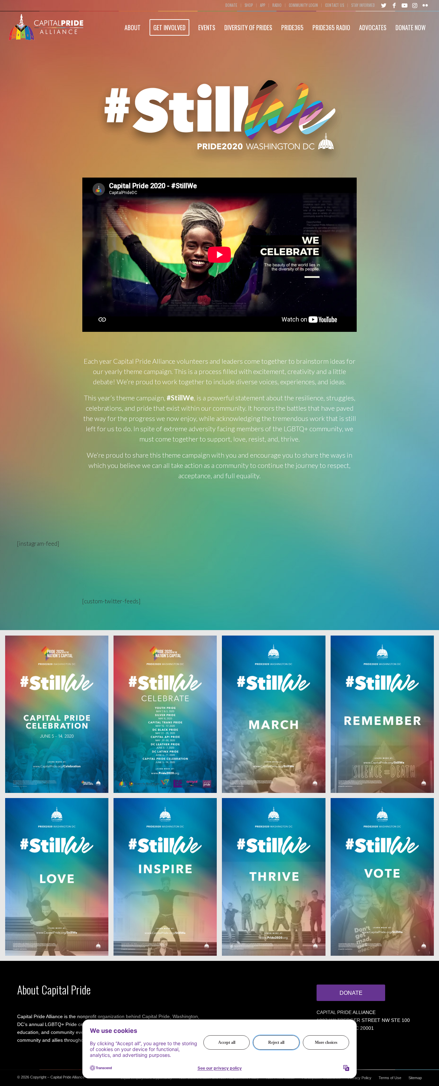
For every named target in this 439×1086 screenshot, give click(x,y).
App (262, 5)
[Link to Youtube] (404, 5)
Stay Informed (363, 5)
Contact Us (334, 5)
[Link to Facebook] (394, 5)
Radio (277, 5)
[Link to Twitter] (384, 5)
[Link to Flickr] (425, 5)
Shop (249, 5)
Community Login (303, 5)
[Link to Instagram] (415, 5)
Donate (231, 5)
